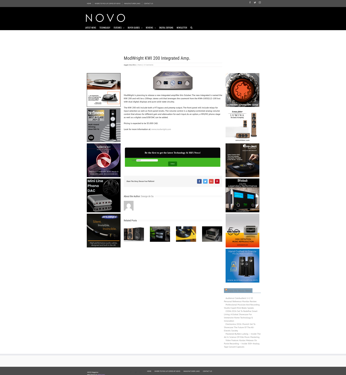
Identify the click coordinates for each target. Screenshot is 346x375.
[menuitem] (89, 3)
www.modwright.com (161, 129)
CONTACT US (207, 371)
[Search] (191, 27)
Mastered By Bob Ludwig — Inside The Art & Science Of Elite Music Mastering (242, 335)
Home (140, 65)
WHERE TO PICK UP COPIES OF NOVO (167, 371)
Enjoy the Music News (239, 290)
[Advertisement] (211, 17)
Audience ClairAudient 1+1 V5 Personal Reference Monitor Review (240, 300)
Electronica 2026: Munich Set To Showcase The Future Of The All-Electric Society (239, 327)
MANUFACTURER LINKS (191, 371)
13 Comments (148, 65)
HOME (149, 371)
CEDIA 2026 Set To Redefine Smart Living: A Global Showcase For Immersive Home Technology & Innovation (240, 316)
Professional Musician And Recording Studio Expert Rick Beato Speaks (242, 306)
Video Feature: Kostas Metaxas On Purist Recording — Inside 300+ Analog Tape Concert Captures (242, 343)
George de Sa (147, 196)
